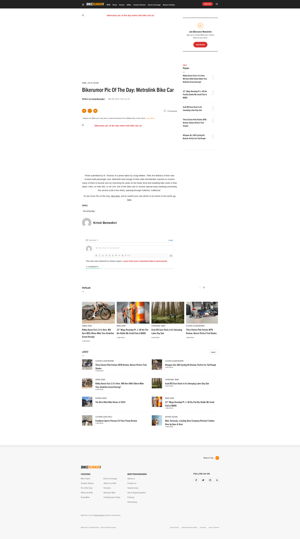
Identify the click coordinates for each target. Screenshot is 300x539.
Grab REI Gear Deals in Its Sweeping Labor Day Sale (187, 383)
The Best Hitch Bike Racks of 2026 (110, 402)
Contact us (131, 483)
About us (131, 479)
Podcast (130, 497)
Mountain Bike (109, 493)
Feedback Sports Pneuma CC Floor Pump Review (116, 420)
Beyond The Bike (171, 417)
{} (125, 255)
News (163, 326)
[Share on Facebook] (84, 111)
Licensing (203, 527)
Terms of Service (214, 527)
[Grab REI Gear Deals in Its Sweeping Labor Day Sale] (167, 313)
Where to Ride (87, 493)
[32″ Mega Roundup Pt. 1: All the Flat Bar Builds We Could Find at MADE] (133, 313)
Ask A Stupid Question (136, 493)
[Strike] (106, 255)
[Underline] (103, 255)
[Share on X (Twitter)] (90, 111)
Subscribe (207, 4)
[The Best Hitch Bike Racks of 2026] (87, 402)
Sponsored (155, 326)
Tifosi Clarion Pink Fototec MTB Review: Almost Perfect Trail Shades (194, 122)
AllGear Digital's (99, 515)
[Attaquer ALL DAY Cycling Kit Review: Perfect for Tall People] (157, 364)
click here (115, 196)
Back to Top (208, 458)
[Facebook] (195, 479)
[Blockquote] (116, 255)
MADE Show (121, 326)
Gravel (121, 5)
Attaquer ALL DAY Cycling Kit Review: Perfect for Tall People (190, 364)
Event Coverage (154, 5)
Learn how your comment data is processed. (145, 261)
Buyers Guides (169, 5)
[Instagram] (209, 479)
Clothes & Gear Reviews (195, 326)
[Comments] (165, 111)
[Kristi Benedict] (86, 223)
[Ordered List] (109, 255)
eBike (129, 5)
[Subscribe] (216, 479)
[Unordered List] (112, 255)
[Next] (204, 287)
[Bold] (96, 255)
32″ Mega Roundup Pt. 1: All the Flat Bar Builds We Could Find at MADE (195, 94)
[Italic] (99, 255)
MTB (108, 5)
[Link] (122, 255)
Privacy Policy (174, 527)
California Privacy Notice (189, 527)
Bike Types (85, 479)
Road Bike (85, 497)
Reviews (107, 488)
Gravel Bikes (87, 326)
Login (170, 240)
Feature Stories (139, 5)
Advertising (132, 502)
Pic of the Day (89, 211)
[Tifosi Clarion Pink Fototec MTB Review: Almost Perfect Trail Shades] (202, 313)
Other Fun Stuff (109, 483)
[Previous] (200, 287)
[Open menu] (83, 4)
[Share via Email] (95, 111)
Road (115, 5)
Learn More (150, 118)
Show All (213, 352)
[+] (129, 255)
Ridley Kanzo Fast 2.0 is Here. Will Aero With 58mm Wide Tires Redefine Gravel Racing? (195, 78)
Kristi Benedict (98, 99)
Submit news (132, 488)
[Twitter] (202, 479)
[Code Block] (119, 255)
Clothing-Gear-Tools (103, 417)
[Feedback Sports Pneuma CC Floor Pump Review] (87, 420)
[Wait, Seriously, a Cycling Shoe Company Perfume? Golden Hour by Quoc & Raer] (157, 420)
